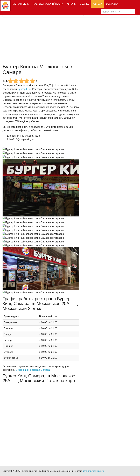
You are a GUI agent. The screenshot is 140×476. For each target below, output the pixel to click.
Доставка (112, 4)
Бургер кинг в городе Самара (33, 369)
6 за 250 (84, 4)
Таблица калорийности (48, 4)
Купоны (71, 4)
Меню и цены (20, 4)
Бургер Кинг (24, 89)
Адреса (97, 4)
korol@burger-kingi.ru (93, 471)
